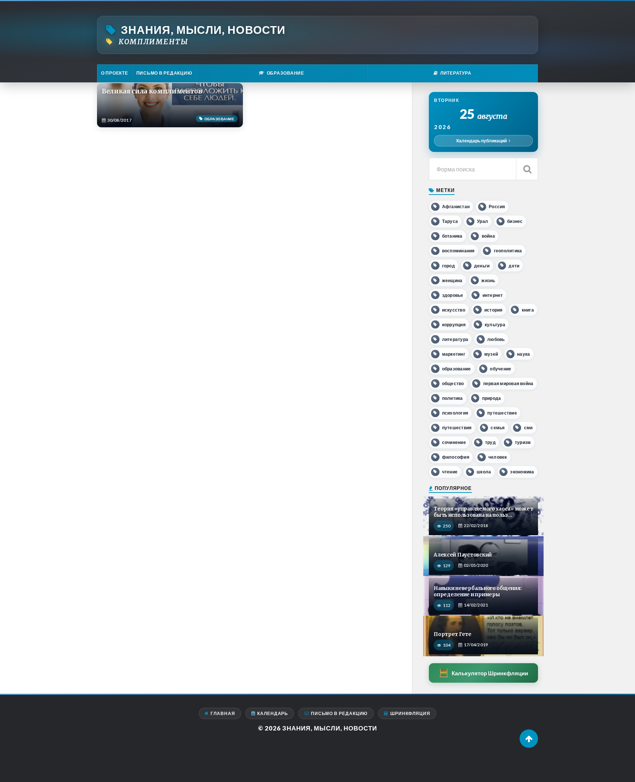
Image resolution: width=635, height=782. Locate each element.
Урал (482, 221)
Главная (223, 713)
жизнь (488, 280)
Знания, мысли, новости (203, 29)
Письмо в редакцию (164, 73)
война (488, 236)
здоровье (452, 295)
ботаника (452, 236)
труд (490, 442)
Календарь (272, 713)
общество (453, 383)
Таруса (450, 221)
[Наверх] (529, 738)
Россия (497, 206)
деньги (481, 266)
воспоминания (458, 250)
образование (456, 369)
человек (497, 457)
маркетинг (453, 354)
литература (455, 339)
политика (452, 398)
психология (455, 413)
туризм (523, 442)
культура (495, 324)
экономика (522, 471)
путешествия (457, 427)
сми (528, 427)
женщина (452, 280)
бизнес (515, 221)
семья (498, 427)
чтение (450, 471)
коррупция (454, 324)
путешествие (502, 413)
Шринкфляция (410, 713)
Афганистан (456, 206)
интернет (492, 295)
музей (491, 354)
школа (484, 471)
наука (523, 354)
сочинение (454, 442)
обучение (500, 369)
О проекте (114, 73)
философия (455, 457)
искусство (453, 310)
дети (514, 266)
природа (491, 398)
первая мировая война (508, 383)
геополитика (508, 250)
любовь (496, 339)
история (493, 310)
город (448, 266)
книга (528, 310)
